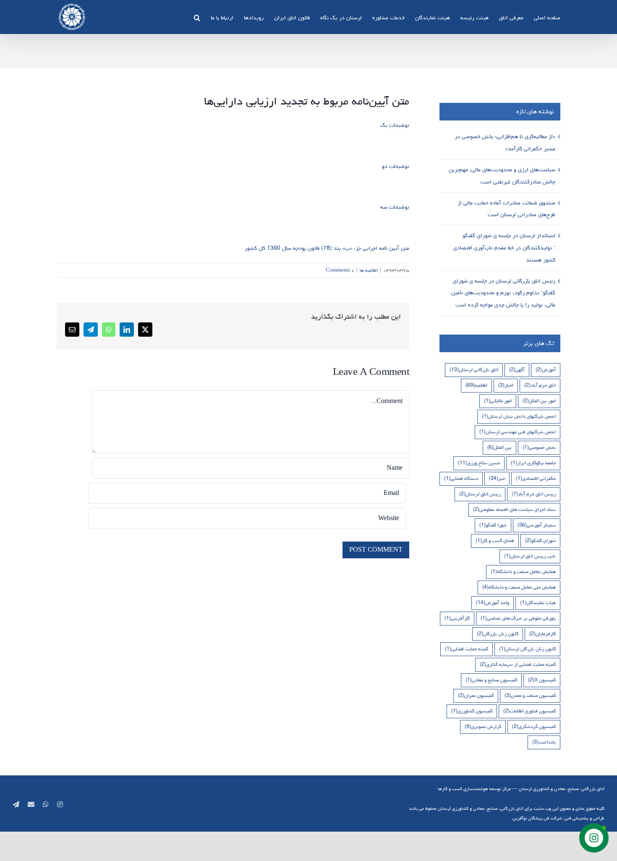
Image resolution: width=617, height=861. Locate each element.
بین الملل (499, 447)
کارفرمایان (542, 634)
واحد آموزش (492, 602)
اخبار (505, 385)
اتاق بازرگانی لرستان (474, 369)
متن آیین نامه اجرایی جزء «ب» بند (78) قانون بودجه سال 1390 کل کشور (327, 248)
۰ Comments (340, 270)
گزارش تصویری (483, 726)
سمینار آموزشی (537, 525)
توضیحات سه (394, 207)
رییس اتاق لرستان (480, 494)
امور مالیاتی (498, 401)
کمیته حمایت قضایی (466, 649)
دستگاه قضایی (461, 478)
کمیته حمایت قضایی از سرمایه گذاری (518, 664)
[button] (197, 17)
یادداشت (544, 742)
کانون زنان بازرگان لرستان (527, 649)
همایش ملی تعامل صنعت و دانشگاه (519, 587)
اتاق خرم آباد (540, 385)
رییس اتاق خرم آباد (534, 494)
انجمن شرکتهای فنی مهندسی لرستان (517, 432)
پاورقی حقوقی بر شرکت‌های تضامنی (518, 618)
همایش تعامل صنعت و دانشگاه (523, 571)
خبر (497, 478)
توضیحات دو (395, 166)
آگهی (517, 369)
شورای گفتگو (540, 540)
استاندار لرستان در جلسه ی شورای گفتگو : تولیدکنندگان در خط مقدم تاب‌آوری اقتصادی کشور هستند (504, 247)
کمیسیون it (542, 680)
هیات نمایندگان (538, 602)
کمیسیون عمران (476, 695)
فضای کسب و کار (495, 540)
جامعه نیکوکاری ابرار (533, 463)
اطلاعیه (476, 385)
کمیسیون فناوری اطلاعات (529, 711)
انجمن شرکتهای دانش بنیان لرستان (519, 416)
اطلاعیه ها (369, 270)
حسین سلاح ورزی (479, 463)
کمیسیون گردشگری (534, 726)
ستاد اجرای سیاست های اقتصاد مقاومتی (514, 509)
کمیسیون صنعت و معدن (530, 695)
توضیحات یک (394, 125)
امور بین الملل (539, 401)
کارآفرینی (457, 618)
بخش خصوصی (539, 447)
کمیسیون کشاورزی (471, 711)
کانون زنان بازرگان (497, 634)
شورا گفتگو (493, 525)
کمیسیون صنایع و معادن (491, 680)
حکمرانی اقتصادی (536, 478)
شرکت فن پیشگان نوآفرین (537, 818)
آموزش (546, 369)
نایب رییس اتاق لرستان (530, 556)
